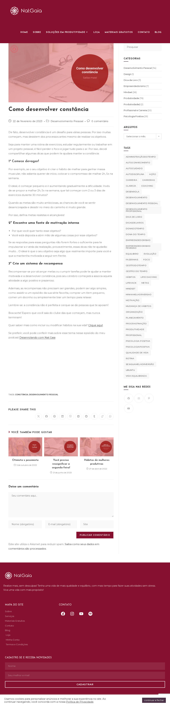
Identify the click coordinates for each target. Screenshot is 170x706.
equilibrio (132, 253)
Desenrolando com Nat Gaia (37, 337)
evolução (150, 253)
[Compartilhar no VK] (78, 416)
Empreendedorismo (135, 86)
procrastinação (136, 323)
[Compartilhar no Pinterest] (54, 416)
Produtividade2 (132, 104)
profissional (134, 335)
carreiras (148, 180)
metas (145, 283)
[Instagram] (138, 398)
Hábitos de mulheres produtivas (96, 462)
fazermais (132, 259)
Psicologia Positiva (134, 116)
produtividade (135, 329)
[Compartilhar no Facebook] (46, 416)
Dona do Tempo (135, 234)
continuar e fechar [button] (154, 700)
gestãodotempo (136, 265)
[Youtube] (128, 408)
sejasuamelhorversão (140, 364)
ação (152, 174)
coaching (147, 186)
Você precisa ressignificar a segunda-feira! (61, 464)
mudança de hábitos (138, 306)
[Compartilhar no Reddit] (86, 416)
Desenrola (132, 191)
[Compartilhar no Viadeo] (102, 416)
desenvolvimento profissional (136, 210)
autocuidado (134, 168)
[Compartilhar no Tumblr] (94, 416)
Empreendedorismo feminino (138, 247)
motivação (132, 300)
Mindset (128, 92)
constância (21, 394)
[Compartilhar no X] (38, 416)
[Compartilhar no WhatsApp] (110, 416)
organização (134, 312)
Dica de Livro (131, 80)
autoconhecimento (138, 162)
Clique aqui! (95, 325)
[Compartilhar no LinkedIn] (62, 416)
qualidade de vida (137, 352)
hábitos (130, 277)
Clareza (131, 186)
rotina (130, 358)
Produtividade (131, 98)
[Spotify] (90, 613)
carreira (131, 180)
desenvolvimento (136, 197)
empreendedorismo (138, 240)
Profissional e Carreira (135, 110)
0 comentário (99, 121)
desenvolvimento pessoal (43, 394)
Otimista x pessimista (25, 460)
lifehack (131, 283)
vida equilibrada (136, 376)
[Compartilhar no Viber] (70, 416)
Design (127, 74)
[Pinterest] (149, 398)
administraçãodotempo (141, 156)
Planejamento (135, 317)
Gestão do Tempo (137, 271)
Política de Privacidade (79, 701)
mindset (130, 288)
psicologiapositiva (138, 347)
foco (146, 259)
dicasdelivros (134, 222)
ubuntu (130, 370)
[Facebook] (128, 398)
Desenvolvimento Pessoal (67, 121)
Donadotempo (135, 228)
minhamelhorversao (139, 294)
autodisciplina (135, 174)
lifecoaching (149, 277)
